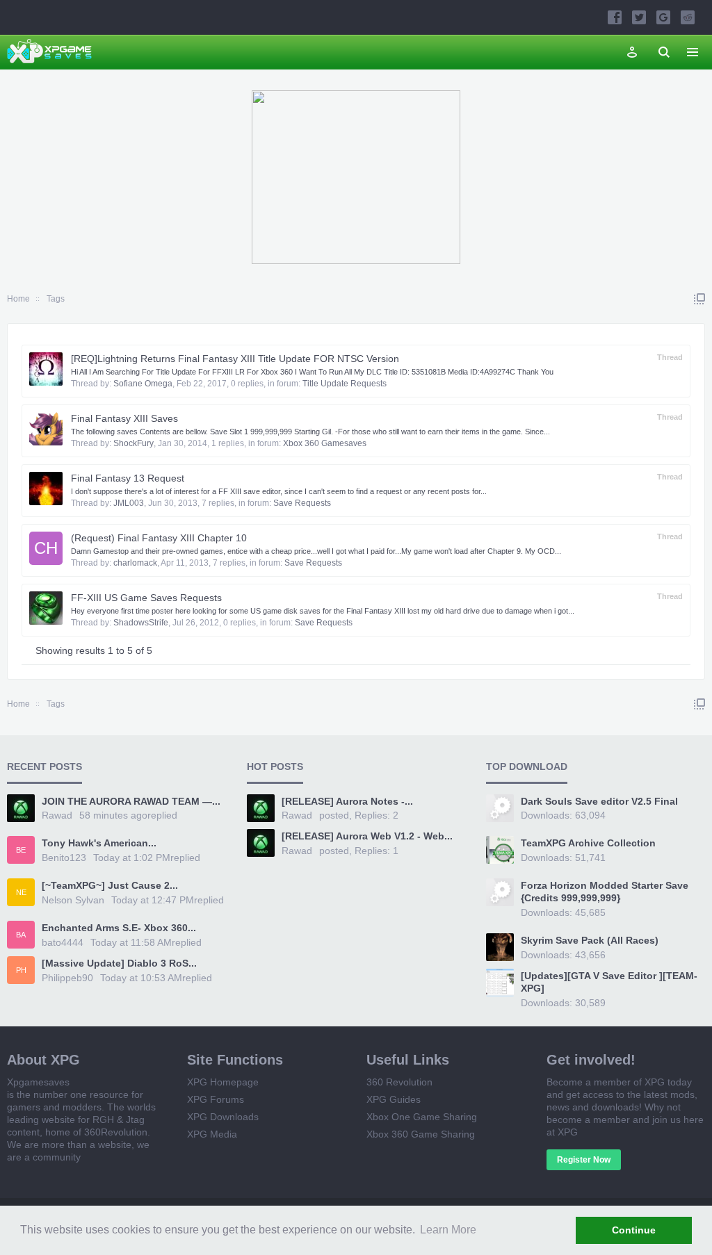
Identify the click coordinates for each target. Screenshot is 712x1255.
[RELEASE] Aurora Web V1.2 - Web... (367, 836)
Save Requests (302, 503)
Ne (21, 892)
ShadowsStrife (140, 623)
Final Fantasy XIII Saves (124, 418)
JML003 (128, 503)
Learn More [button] (448, 1230)
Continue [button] (634, 1230)
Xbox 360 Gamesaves (324, 443)
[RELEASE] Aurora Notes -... (347, 801)
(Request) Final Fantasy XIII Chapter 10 (159, 537)
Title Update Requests (344, 383)
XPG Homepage (223, 1082)
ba (21, 934)
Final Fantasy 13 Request (127, 478)
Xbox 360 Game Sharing (420, 1134)
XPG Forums (215, 1099)
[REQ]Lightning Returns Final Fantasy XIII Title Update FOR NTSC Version (235, 358)
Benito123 (64, 857)
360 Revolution (399, 1082)
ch (46, 548)
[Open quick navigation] (699, 298)
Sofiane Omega (142, 383)
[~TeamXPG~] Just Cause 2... (110, 885)
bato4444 (62, 942)
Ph (21, 970)
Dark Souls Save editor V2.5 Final (599, 801)
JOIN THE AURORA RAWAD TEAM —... (131, 801)
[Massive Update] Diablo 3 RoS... (119, 963)
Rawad (57, 815)
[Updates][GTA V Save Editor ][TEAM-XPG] (609, 982)
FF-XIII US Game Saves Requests (146, 597)
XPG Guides (393, 1099)
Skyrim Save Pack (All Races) (589, 940)
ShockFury (133, 443)
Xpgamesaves (38, 1082)
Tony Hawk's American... (99, 842)
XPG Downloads (223, 1116)
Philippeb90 (67, 977)
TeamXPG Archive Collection (588, 842)
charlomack (135, 563)
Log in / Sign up (632, 52)
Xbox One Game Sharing (421, 1116)
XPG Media (212, 1134)
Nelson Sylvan (73, 899)
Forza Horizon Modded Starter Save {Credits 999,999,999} (604, 891)
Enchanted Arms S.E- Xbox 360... (119, 927)
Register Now (583, 1160)
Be (21, 850)
